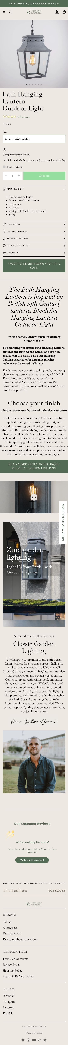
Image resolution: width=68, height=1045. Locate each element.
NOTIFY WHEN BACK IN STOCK (63, 522)
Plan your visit (12, 933)
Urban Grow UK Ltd (37, 1026)
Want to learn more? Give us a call (34, 265)
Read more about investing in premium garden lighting (34, 466)
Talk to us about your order (20, 939)
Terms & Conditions (15, 958)
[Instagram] (28, 1040)
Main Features (15, 189)
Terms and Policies (34, 1033)
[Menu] (3, 12)
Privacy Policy (11, 964)
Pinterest (8, 1007)
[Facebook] (23, 1040)
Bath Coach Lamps (31, 351)
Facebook (8, 995)
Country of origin (17, 231)
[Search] (10, 12)
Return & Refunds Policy (18, 976)
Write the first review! (32, 859)
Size (5, 132)
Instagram (9, 1001)
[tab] (34, 602)
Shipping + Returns (17, 238)
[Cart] (64, 12)
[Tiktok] (39, 1040)
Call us (7, 922)
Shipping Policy (12, 970)
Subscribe (56, 890)
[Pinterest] (45, 1040)
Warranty (12, 253)
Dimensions (13, 224)
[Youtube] (34, 1040)
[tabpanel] (34, 560)
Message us (10, 927)
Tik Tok (7, 1013)
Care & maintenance (18, 245)
